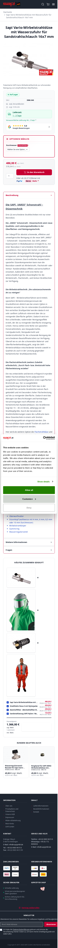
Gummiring (14, 528)
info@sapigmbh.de (16, 844)
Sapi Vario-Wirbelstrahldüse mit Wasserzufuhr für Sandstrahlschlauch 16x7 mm (28, 16)
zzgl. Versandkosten (16, 104)
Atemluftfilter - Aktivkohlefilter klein (24, 710)
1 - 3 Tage (17, 115)
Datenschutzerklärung (21, 929)
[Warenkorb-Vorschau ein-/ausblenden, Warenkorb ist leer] (48, 4)
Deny (29, 508)
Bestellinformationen (41, 809)
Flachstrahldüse (42, 432)
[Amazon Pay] (15, 868)
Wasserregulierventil (18, 532)
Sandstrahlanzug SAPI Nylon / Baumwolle (24, 714)
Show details (43, 481)
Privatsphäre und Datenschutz (11, 810)
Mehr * (35, 181)
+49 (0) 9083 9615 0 (14, 848)
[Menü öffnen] (53, 4)
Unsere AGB (10, 814)
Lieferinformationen (40, 806)
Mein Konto (9, 823)
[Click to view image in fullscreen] (29, 60)
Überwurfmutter (16, 516)
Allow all (29, 490)
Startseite (7, 12)
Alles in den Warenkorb (38, 727)
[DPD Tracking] (43, 868)
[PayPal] (7, 868)
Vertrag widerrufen (30, 907)
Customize (27, 499)
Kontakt (36, 812)
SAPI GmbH (9, 827)
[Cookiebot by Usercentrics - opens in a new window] (43, 438)
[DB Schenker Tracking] (35, 874)
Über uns (8, 806)
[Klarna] (7, 874)
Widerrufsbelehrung (13, 820)
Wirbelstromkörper (17, 525)
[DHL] (43, 874)
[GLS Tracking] (35, 868)
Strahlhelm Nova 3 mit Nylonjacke (23, 706)
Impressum (9, 817)
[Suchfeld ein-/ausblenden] (42, 4)
